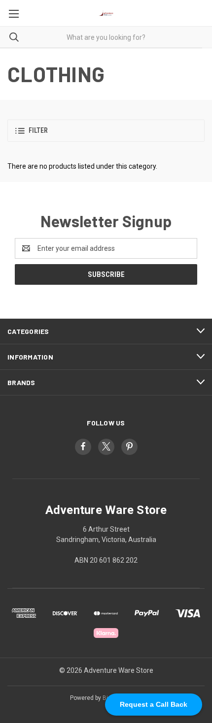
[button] (106, 131)
